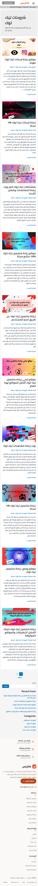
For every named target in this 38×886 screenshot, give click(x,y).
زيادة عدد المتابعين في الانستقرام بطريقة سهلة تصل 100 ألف (20, 696)
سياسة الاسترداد (31, 869)
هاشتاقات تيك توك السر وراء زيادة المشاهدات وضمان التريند (19, 190)
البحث (34, 683)
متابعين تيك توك (31, 806)
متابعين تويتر (32, 818)
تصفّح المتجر (29, 781)
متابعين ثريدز (32, 822)
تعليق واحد (32, 67)
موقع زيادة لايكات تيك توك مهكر (20, 61)
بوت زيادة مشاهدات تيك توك (19, 445)
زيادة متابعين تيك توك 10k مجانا (21, 507)
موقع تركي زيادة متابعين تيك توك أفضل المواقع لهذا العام (20, 382)
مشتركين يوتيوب (31, 814)
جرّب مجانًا (33, 842)
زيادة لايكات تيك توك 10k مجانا (21, 124)
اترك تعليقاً (32, 130)
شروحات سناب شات (29, 730)
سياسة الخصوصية (30, 865)
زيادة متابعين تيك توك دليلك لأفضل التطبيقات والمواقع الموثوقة (19, 632)
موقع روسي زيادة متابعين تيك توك (21, 570)
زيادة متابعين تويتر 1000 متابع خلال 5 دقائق (21, 711)
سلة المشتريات (31, 846)
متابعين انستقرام (31, 798)
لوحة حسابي (32, 850)
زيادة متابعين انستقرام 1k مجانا (25, 701)
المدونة (33, 838)
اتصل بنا (34, 861)
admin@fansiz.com (27, 787)
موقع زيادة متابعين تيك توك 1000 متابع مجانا (19, 255)
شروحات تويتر (31, 723)
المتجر (34, 834)
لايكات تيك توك (31, 810)
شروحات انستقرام (30, 720)
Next (19, 677)
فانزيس (24, 3)
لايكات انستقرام (31, 802)
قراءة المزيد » (31, 94)
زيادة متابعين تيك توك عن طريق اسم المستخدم (21, 318)
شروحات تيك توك (21, 67)
